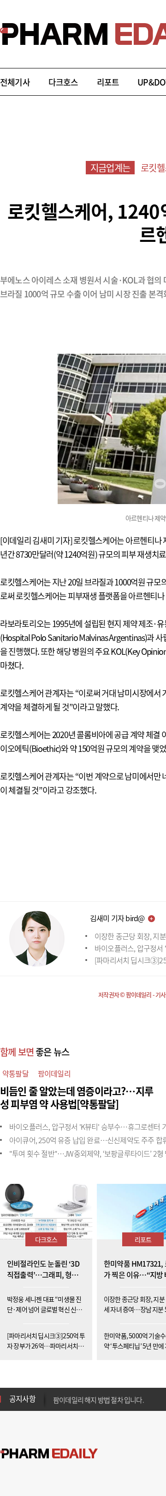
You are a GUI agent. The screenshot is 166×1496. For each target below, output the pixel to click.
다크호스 (63, 82)
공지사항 (22, 1398)
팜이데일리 (54, 1073)
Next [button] (56, 1404)
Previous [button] (56, 1393)
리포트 (108, 82)
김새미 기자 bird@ (117, 917)
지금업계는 (110, 167)
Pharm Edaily (49, 1454)
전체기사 (15, 82)
